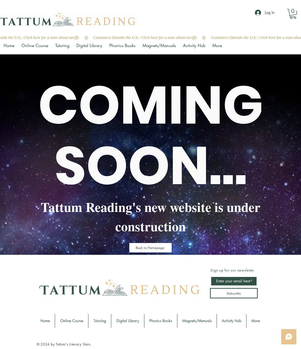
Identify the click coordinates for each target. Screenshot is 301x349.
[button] (293, 14)
